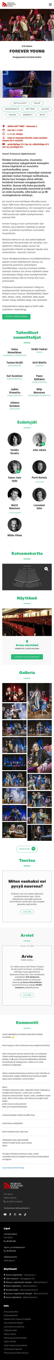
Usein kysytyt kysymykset (15, 1345)
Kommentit (28, 115)
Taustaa (12, 115)
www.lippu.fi (9, 1260)
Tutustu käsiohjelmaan (16, 316)
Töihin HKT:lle (10, 1341)
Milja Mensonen (39, 391)
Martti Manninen (14, 507)
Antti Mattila (39, 362)
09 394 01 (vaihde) (14, 1201)
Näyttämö (30, 109)
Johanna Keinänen (14, 404)
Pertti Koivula (39, 477)
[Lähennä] (27, 577)
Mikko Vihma (15, 535)
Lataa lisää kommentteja (13, 1167)
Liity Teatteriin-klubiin (13, 1323)
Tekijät (37, 103)
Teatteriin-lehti (10, 1330)
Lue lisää (27, 912)
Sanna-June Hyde (14, 479)
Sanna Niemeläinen (14, 351)
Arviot (42, 115)
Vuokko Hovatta (14, 451)
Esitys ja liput (20, 103)
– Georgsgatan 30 (20, 1278)
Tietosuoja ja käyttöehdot (15, 1338)
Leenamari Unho (39, 507)
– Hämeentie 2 (21, 1275)
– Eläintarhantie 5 (26, 1282)
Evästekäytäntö (11, 1315)
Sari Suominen (14, 375)
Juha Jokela (39, 450)
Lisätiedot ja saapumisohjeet (27, 657)
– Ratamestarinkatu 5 (22, 1290)
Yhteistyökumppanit (13, 1349)
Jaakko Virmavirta (14, 391)
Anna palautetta (11, 1311)
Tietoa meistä (10, 1334)
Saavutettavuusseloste (14, 1326)
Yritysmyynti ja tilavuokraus (16, 1353)
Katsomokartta (12, 109)
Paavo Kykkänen (39, 377)
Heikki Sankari (39, 349)
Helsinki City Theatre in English (17, 1319)
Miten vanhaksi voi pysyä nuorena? (27, 883)
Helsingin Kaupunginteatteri (9, 4)
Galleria (45, 109)
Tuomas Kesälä (14, 362)
